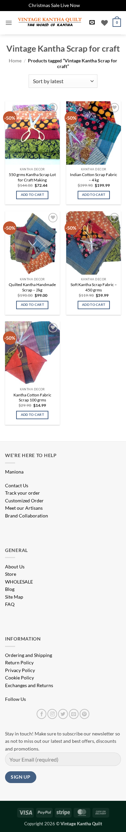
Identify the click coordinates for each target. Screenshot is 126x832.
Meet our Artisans (24, 508)
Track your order (22, 493)
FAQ (9, 604)
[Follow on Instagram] (52, 714)
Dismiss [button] (89, 5)
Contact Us (16, 485)
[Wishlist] (104, 22)
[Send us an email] (74, 714)
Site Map (14, 597)
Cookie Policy (19, 677)
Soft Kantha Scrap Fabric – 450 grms (94, 287)
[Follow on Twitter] (63, 714)
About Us (15, 566)
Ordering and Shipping (28, 655)
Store (10, 574)
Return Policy (19, 662)
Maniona (14, 472)
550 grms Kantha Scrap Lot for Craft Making (32, 177)
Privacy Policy (20, 670)
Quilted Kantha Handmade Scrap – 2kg (32, 287)
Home (15, 60)
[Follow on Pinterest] (84, 714)
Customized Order (24, 500)
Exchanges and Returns (29, 685)
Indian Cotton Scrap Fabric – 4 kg (93, 177)
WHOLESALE (19, 582)
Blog (9, 589)
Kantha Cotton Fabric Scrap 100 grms (32, 397)
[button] (8, 23)
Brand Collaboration (26, 515)
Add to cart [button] (32, 195)
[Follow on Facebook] (41, 714)
